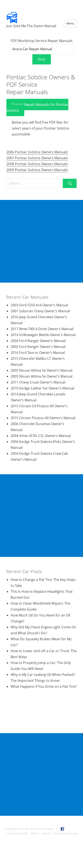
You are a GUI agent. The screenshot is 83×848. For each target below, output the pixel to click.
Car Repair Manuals (65, 833)
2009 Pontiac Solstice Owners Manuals (37, 169)
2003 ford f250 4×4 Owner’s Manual (39, 305)
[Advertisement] (41, 241)
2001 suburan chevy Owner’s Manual (40, 311)
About (46, 833)
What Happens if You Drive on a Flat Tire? (44, 686)
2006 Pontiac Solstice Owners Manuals (37, 152)
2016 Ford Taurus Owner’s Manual (38, 352)
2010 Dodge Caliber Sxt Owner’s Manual (42, 388)
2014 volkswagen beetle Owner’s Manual (43, 334)
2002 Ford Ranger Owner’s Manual (38, 346)
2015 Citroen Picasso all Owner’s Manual (43, 418)
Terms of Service (17, 833)
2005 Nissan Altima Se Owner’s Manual (41, 370)
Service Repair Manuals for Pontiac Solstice (37, 107)
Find (41, 59)
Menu (70, 23)
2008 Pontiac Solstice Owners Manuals (37, 164)
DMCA (35, 833)
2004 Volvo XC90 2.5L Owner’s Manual (41, 435)
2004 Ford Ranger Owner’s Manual (38, 340)
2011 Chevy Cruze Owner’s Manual (38, 382)
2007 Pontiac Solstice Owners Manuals (37, 158)
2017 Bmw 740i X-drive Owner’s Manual (42, 328)
